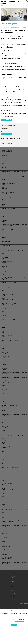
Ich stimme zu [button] (14, 625)
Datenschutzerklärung (20, 621)
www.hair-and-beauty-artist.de (7, 116)
